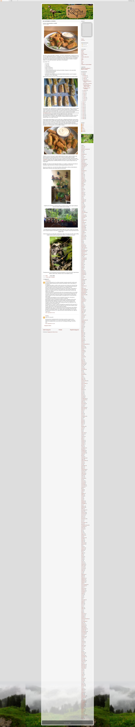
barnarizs (82, 179)
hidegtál (82, 321)
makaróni (82, 436)
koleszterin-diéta (84, 380)
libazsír (82, 423)
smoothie (82, 592)
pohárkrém (83, 535)
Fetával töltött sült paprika (87, 83)
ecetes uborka (83, 247)
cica (82, 203)
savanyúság (83, 585)
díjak (82, 241)
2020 (83, 103)
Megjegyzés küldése (47, 325)
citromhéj (82, 206)
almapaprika (83, 154)
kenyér (82, 365)
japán (82, 330)
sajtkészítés (83, 574)
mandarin (82, 440)
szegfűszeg (83, 626)
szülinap (82, 641)
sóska (82, 597)
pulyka (82, 541)
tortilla (82, 675)
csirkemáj (82, 226)
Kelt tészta (83, 40)
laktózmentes (83, 408)
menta (82, 461)
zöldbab (82, 708)
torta (82, 673)
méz (82, 464)
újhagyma (82, 684)
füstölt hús (83, 288)
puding (82, 540)
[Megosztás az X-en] (52, 275)
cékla (82, 202)
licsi (81, 425)
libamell (82, 421)
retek (82, 554)
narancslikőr (83, 484)
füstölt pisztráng (83, 289)
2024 (83, 73)
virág (82, 698)
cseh (82, 213)
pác (81, 504)
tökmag (82, 679)
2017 (83, 106)
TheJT (83, 128)
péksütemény (83, 518)
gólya (82, 297)
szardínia (82, 617)
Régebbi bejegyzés (74, 329)
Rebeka (82, 550)
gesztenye (83, 293)
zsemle (82, 713)
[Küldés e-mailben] (50, 275)
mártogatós (53, 277)
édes (82, 249)
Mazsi (82, 455)
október (84, 78)
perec (82, 521)
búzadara (82, 199)
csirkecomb (83, 225)
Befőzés (82, 50)
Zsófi (82, 717)
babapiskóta (83, 170)
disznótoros (83, 245)
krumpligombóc (83, 398)
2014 (83, 110)
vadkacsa (82, 689)
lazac (82, 411)
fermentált (83, 274)
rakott (82, 546)
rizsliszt (82, 561)
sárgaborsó (83, 579)
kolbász (82, 379)
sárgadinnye (83, 580)
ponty (82, 536)
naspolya (82, 487)
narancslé (82, 483)
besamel (82, 184)
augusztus (85, 90)
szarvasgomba (83, 621)
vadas (82, 688)
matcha (82, 454)
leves (82, 417)
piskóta (82, 527)
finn (81, 278)
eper (82, 256)
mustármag (83, 478)
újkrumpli (82, 685)
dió (81, 242)
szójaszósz (83, 637)
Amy (82, 155)
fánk (82, 269)
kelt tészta (83, 364)
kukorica (82, 402)
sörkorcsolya (83, 599)
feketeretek (83, 273)
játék (82, 331)
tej (81, 650)
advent (82, 146)
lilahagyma (83, 426)
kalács (82, 341)
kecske (82, 355)
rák (81, 545)
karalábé (82, 350)
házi (82, 318)
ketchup (82, 368)
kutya (82, 406)
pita (81, 530)
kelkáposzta (83, 363)
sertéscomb (83, 588)
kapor (82, 345)
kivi (81, 375)
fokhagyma (83, 279)
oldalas (82, 494)
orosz (82, 498)
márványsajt (83, 451)
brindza (82, 193)
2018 (83, 104)
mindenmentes (83, 469)
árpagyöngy (83, 163)
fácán (82, 265)
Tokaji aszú (83, 668)
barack (82, 175)
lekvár (82, 413)
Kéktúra (82, 360)
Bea (83, 127)
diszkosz (82, 244)
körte (82, 393)
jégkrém (82, 332)
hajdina (82, 312)
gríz (81, 303)
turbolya (82, 680)
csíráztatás (83, 222)
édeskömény (83, 251)
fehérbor (82, 270)
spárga (82, 602)
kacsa (82, 337)
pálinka (82, 508)
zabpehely (83, 704)
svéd (82, 611)
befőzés (82, 182)
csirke (82, 223)
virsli (82, 699)
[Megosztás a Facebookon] (53, 275)
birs (81, 187)
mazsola (82, 456)
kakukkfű (82, 340)
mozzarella (83, 474)
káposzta (82, 346)
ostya (82, 499)
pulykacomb (83, 542)
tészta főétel (83, 660)
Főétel (82, 55)
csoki (82, 231)
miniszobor (83, 470)
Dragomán (83, 246)
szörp (82, 640)
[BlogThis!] (51, 275)
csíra (82, 221)
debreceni (83, 237)
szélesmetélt (83, 627)
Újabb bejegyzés (47, 329)
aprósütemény (83, 159)
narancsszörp (83, 485)
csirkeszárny (83, 230)
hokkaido (82, 322)
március (84, 97)
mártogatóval (45, 159)
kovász (82, 384)
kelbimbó (82, 361)
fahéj (82, 268)
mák (82, 435)
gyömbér (82, 306)
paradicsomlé (83, 513)
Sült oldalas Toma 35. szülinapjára (86, 88)
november (85, 77)
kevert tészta (83, 369)
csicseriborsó (83, 216)
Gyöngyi (82, 307)
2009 (83, 117)
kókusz (82, 378)
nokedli (82, 489)
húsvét (82, 326)
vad (81, 687)
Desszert (82, 53)
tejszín (82, 654)
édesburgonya (83, 250)
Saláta (82, 59)
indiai (82, 327)
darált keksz (83, 236)
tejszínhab (83, 655)
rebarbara (83, 549)
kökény (82, 387)
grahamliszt (83, 299)
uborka (82, 683)
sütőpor (82, 607)
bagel (82, 173)
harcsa (82, 317)
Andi (48, 24)
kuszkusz (82, 404)
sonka (82, 594)
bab (81, 169)
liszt (81, 430)
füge (82, 284)
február (84, 98)
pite (81, 531)
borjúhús (82, 192)
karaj (82, 349)
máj (81, 431)
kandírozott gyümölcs (84, 344)
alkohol (82, 150)
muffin (82, 475)
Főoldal (60, 329)
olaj (81, 492)
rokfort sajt (83, 565)
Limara (82, 427)
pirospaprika (83, 526)
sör (81, 598)
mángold (82, 442)
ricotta (82, 559)
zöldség (82, 711)
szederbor (83, 623)
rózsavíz (82, 569)
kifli (81, 370)
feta (81, 275)
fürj (81, 287)
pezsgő (82, 523)
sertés (82, 587)
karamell (82, 351)
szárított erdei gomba (84, 618)
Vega (82, 63)
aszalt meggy (83, 165)
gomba (82, 298)
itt (76, 58)
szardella (82, 616)
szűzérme (82, 642)
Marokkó (82, 449)
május (84, 94)
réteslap (82, 556)
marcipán (82, 444)
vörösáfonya (83, 702)
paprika (82, 511)
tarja (82, 647)
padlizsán (82, 506)
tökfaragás (83, 678)
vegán (82, 694)
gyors (82, 304)
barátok (82, 178)
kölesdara (82, 389)
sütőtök (82, 608)
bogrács (82, 189)
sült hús (82, 604)
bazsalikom (83, 180)
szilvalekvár (83, 636)
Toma (82, 669)
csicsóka (82, 217)
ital (81, 328)
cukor (82, 208)
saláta (82, 575)
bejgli (82, 183)
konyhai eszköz (83, 383)
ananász (82, 156)
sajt (81, 573)
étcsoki (82, 261)
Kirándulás (83, 374)
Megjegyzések (84, 46)
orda (82, 497)
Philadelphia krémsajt (84, 525)
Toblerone (83, 661)
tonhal (82, 670)
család (82, 211)
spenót (82, 603)
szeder (82, 622)
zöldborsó (82, 709)
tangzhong (83, 645)
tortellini (82, 674)
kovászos (82, 385)
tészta (82, 659)
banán (82, 174)
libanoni (82, 422)
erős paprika (83, 259)
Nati (82, 488)
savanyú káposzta (84, 584)
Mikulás (82, 468)
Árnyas (82, 161)
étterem (82, 264)
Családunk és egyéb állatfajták (86, 64)
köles (82, 388)
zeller (82, 707)
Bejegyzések (84, 44)
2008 (83, 118)
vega (82, 693)
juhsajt (82, 335)
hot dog (82, 323)
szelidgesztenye (84, 628)
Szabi (82, 612)
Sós (81, 60)
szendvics (82, 630)
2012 (83, 113)
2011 (83, 114)
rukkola (82, 570)
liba (81, 418)
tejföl (82, 651)
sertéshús (82, 589)
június (84, 93)
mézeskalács (83, 465)
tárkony (82, 649)
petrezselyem (83, 522)
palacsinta (83, 507)
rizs (81, 560)
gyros (82, 308)
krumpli (82, 397)
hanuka (82, 316)
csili (81, 218)
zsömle (82, 718)
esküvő (82, 260)
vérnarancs (83, 697)
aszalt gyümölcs (84, 164)
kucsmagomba (83, 399)
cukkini (47, 277)
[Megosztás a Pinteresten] (54, 275)
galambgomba (83, 292)
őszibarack (83, 502)
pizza (82, 532)
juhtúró (82, 336)
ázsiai (82, 168)
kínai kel (82, 373)
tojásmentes (83, 665)
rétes (82, 555)
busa (82, 198)
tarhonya (82, 646)
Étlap (82, 263)
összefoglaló (83, 503)
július (84, 91)
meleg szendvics (84, 460)
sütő (82, 606)
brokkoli (82, 194)
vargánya (82, 692)
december (85, 75)
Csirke (82, 51)
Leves (82, 58)
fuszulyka (83, 131)
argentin (82, 160)
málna (82, 437)
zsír (81, 716)
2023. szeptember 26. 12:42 (50, 323)
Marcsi (82, 445)
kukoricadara (83, 403)
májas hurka (83, 432)
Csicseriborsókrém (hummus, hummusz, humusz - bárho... (87, 85)
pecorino (82, 517)
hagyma (82, 311)
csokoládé (83, 232)
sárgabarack (83, 578)
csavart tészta (83, 212)
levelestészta (83, 416)
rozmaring (83, 568)
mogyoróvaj (83, 473)
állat (82, 151)
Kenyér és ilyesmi (84, 54)
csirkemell (83, 227)
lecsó (82, 412)
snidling (82, 593)
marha (82, 446)
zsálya (82, 712)
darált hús (83, 235)
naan (82, 479)
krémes (82, 394)
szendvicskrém (83, 631)
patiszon (82, 516)
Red (82, 551)
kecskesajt (83, 356)
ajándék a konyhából (84, 149)
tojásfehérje (83, 664)
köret (82, 392)
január (84, 100)
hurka (82, 325)
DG (81, 240)
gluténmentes (83, 294)
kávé (82, 354)
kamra (82, 342)
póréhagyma (83, 537)
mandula (82, 441)
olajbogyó (82, 493)
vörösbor (82, 703)
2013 (83, 111)
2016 (83, 107)
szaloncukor (83, 613)
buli (81, 197)
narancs (82, 480)
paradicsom (83, 512)
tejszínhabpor (83, 656)
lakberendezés (83, 407)
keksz (82, 359)
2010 (83, 115)
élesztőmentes (83, 254)
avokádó (82, 166)
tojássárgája (83, 666)
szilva (82, 635)
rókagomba (83, 564)
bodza (82, 188)
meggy (82, 459)
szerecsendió (83, 632)
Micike (82, 466)
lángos (82, 409)
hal (81, 313)
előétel (82, 255)
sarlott (82, 583)
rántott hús (83, 547)
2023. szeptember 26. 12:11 (50, 312)
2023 (83, 74)
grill (81, 302)
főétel (50, 277)
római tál (82, 566)
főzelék (82, 283)
